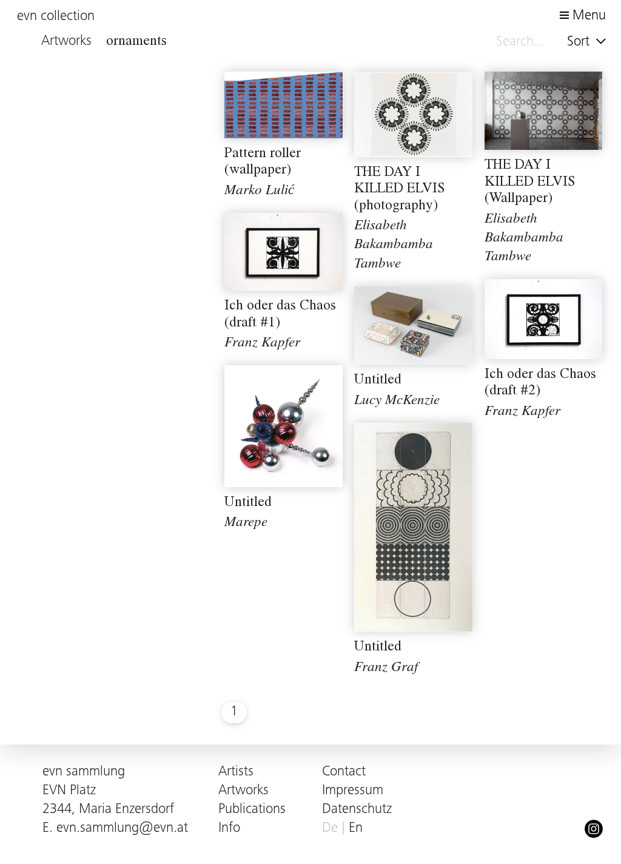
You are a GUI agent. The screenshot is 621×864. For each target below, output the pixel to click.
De (330, 828)
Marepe (245, 523)
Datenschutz (357, 810)
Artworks (243, 791)
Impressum (352, 791)
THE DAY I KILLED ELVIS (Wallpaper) (530, 182)
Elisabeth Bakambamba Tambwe (393, 245)
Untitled (377, 381)
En (356, 828)
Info (229, 828)
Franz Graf (386, 668)
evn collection (56, 17)
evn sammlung (83, 772)
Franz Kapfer (262, 344)
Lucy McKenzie (397, 401)
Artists (235, 772)
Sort (580, 42)
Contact (344, 772)
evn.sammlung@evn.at (122, 828)
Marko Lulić (259, 191)
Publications (252, 810)
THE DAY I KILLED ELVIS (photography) (399, 190)
